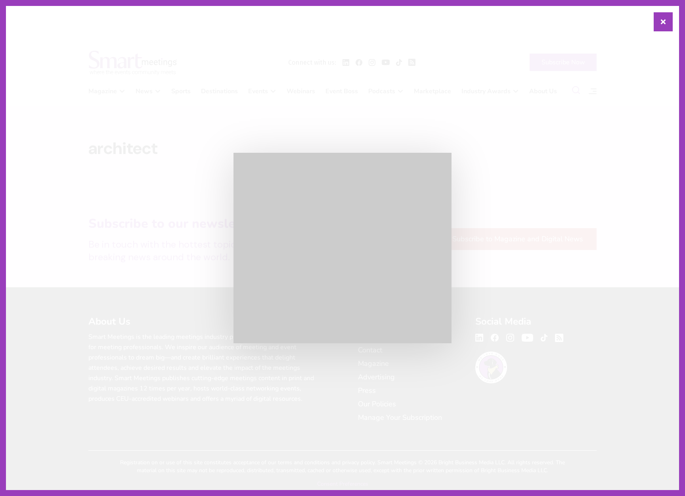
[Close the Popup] (663, 21)
